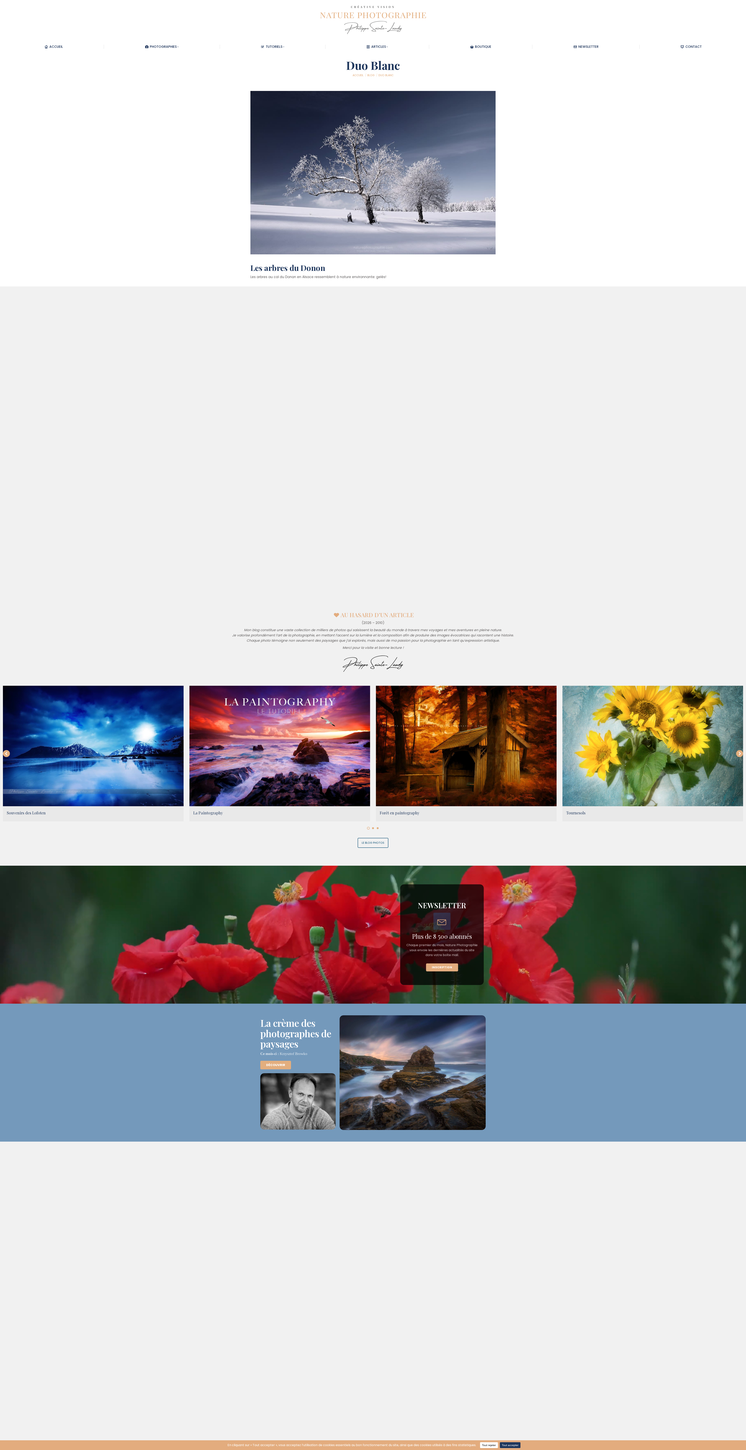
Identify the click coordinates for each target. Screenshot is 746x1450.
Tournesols (576, 812)
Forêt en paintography (399, 812)
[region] (373, 935)
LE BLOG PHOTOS (373, 843)
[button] (6, 753)
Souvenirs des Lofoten (26, 812)
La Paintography (208, 812)
